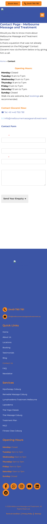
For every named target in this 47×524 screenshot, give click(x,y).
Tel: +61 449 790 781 (12, 112)
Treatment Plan (10, 420)
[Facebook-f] (6, 486)
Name (5, 135)
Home (3, 61)
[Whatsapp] (13, 486)
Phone (4, 146)
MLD (5, 425)
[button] (42, 15)
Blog (5, 358)
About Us (7, 337)
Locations (7, 342)
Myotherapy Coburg (12, 389)
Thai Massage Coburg (12, 415)
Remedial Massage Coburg (15, 394)
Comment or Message (13, 168)
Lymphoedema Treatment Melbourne (20, 399)
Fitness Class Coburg (12, 431)
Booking (6, 347)
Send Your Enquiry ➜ (14, 198)
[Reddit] (6, 493)
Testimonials (8, 353)
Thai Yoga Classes (11, 410)
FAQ (5, 368)
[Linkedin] (37, 486)
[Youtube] (29, 486)
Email (5, 157)
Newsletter (8, 373)
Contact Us (8, 363)
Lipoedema (8, 405)
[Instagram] (21, 486)
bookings (34, 96)
